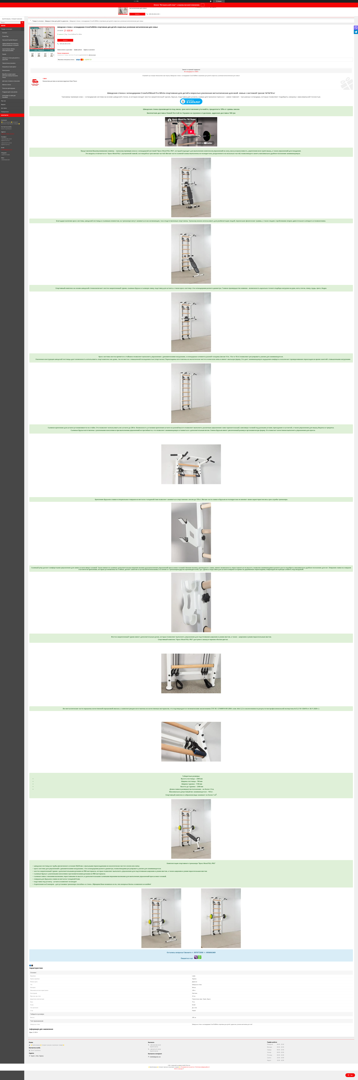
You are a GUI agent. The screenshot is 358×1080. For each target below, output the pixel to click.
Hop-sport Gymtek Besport (9, 40)
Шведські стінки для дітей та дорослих (10, 58)
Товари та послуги (6, 29)
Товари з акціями (96, 14)
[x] (32, 966)
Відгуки (3, 104)
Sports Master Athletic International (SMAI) (8, 49)
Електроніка (6, 70)
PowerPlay (5, 36)
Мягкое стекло (6, 84)
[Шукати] (22, 22)
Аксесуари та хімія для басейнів (8, 96)
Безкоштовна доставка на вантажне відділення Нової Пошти (60, 81)
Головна (33, 14)
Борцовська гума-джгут (9, 67)
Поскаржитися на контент (188, 1067)
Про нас (3, 101)
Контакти (73, 14)
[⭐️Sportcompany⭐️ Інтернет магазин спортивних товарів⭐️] (12, 13)
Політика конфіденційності (202, 1067)
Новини (110, 14)
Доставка (4, 108)
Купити (65, 40)
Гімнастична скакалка (8, 63)
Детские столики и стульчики (11, 81)
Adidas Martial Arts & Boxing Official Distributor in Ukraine (10, 44)
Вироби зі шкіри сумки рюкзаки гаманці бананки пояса (10, 75)
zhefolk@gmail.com (6, 150)
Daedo (4, 54)
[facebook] (30, 966)
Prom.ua (188, 1065)
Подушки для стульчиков (9, 92)
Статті (83, 14)
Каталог (4, 33)
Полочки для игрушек (8, 88)
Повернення (5, 112)
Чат (351, 1075)
